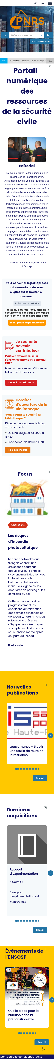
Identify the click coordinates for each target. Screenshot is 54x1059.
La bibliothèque (17, 450)
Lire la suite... (16, 645)
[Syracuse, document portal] (27, 19)
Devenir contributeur (21, 382)
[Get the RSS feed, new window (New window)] (43, 1049)
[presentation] (50, 735)
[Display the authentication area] (42, 3)
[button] (35, 3)
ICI (25, 238)
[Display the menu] (50, 3)
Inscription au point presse (27, 322)
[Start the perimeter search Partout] (48, 35)
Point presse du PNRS (27, 303)
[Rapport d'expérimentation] (27, 870)
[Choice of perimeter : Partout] (5, 35)
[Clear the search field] (41, 35)
